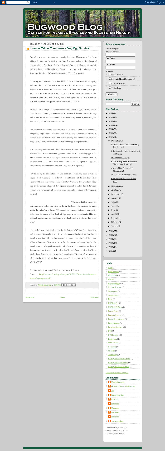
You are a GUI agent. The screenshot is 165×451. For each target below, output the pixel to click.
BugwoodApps (114, 283)
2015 (111, 125)
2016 (111, 121)
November (115, 186)
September (116, 194)
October (114, 190)
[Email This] (62, 285)
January (114, 226)
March (114, 218)
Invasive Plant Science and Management (122, 169)
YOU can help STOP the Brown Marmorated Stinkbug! (124, 163)
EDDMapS (112, 303)
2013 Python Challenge (120, 157)
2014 (111, 129)
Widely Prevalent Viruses (118, 366)
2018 (111, 113)
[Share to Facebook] (71, 285)
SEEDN (111, 350)
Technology (116, 88)
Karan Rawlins (117, 395)
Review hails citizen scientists (123, 174)
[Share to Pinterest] (74, 285)
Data (110, 299)
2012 (111, 137)
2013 (111, 133)
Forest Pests (113, 311)
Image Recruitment (116, 319)
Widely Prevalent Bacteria (119, 358)
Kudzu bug (112, 338)
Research (112, 346)
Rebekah (114, 399)
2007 (111, 247)
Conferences (113, 295)
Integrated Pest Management (123, 78)
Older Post (94, 297)
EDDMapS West (115, 307)
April (113, 214)
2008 (111, 243)
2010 (111, 235)
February (115, 222)
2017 (111, 117)
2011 (111, 231)
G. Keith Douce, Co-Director (123, 386)
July (113, 202)
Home (62, 297)
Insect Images (114, 323)
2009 (111, 239)
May (113, 210)
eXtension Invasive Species (117, 372)
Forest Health (117, 74)
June (113, 206)
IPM (110, 331)
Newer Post (29, 297)
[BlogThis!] (65, 285)
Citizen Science (114, 287)
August (114, 198)
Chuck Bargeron (117, 382)
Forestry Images (114, 315)
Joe (112, 390)
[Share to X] (68, 285)
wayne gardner (117, 421)
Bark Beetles (113, 271)
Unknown (115, 403)
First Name (110, 58)
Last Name (110, 64)
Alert (110, 267)
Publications (113, 342)
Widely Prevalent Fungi (118, 362)
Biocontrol (112, 275)
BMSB (111, 279)
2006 (111, 251)
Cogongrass (112, 291)
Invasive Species (118, 83)
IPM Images (113, 334)
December (115, 140)
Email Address (112, 51)
